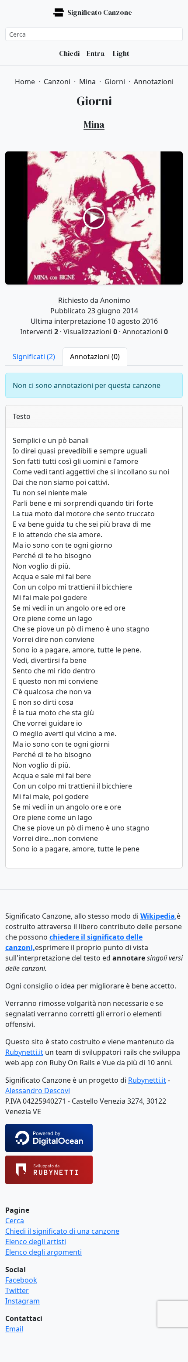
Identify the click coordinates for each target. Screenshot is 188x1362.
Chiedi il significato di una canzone (62, 1231)
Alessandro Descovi (37, 1090)
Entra (95, 53)
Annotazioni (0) (95, 356)
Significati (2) (34, 356)
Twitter (17, 1290)
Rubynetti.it (24, 1052)
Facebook (21, 1280)
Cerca (14, 1220)
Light (120, 53)
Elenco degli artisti (35, 1241)
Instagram (22, 1301)
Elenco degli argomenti (43, 1252)
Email (14, 1329)
